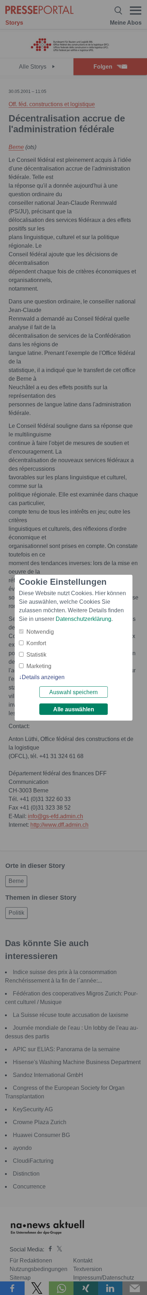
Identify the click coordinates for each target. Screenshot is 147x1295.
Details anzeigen (43, 677)
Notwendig (40, 632)
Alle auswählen (73, 709)
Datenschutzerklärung (83, 619)
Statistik (36, 655)
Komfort (36, 643)
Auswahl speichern (73, 692)
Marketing (38, 666)
